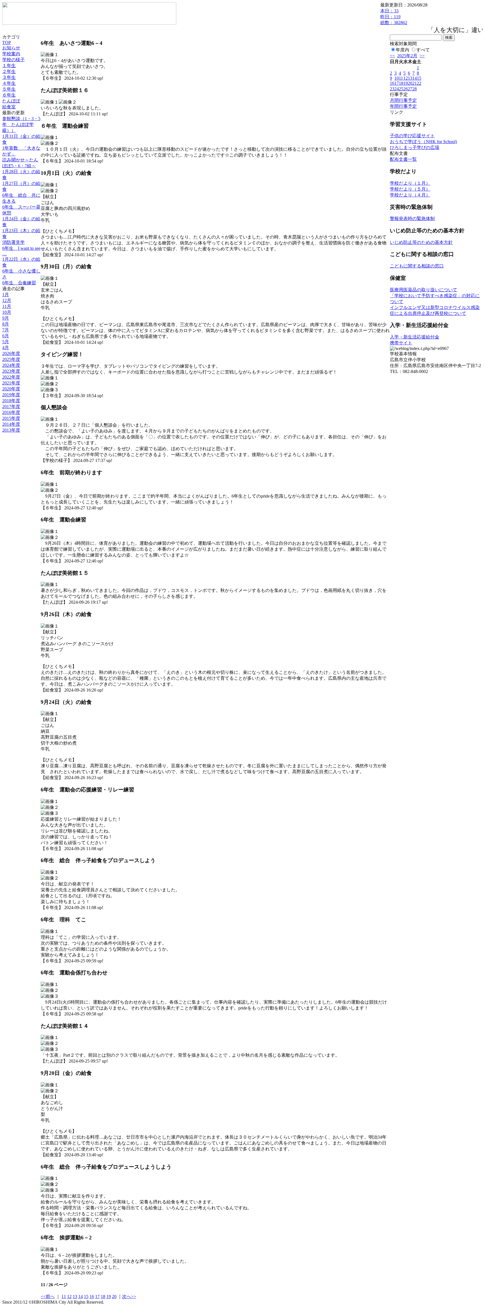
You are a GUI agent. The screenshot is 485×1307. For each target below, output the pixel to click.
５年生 (9, 89)
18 (103, 1296)
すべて (423, 49)
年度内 (402, 49)
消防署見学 (13, 242)
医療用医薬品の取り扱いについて (423, 289)
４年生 (9, 83)
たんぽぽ (11, 101)
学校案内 (11, 53)
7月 (5, 330)
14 (80, 1296)
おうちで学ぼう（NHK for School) (423, 141)
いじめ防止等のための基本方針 (421, 242)
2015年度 (11, 418)
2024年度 (11, 365)
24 (396, 88)
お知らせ (11, 47)
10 (396, 78)
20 (114, 1296)
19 (108, 1296)
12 (69, 1296)
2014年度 (11, 424)
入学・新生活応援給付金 (414, 337)
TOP (6, 42)
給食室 (9, 106)
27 (410, 88)
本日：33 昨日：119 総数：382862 (393, 16)
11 (401, 78)
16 (92, 1296)
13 (75, 1296)
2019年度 (11, 394)
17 (97, 1296)
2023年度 (11, 371)
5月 (5, 341)
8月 (5, 324)
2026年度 (11, 353)
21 (414, 83)
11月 (6, 306)
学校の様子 (13, 59)
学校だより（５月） (410, 189)
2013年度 (11, 430)
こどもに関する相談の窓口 (417, 266)
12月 (6, 300)
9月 (5, 318)
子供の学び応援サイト (412, 135)
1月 (5, 294)
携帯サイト (401, 342)
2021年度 (11, 383)
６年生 (9, 95)
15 (86, 1296)
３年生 (9, 77)
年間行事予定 (403, 106)
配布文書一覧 (403, 159)
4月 (5, 347)
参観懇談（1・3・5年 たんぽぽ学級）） (21, 124)
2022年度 (11, 377)
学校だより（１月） (410, 183)
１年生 (9, 65)
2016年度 (11, 412)
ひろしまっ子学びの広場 (414, 147)
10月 (6, 312)
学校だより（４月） (410, 195)
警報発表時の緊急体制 (412, 218)
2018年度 (11, 400)
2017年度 (11, 406)
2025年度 (11, 359)
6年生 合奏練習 (19, 282)
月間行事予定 (403, 100)
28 (414, 88)
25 (401, 88)
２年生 (9, 71)
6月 (5, 335)
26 (405, 88)
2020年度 (11, 388)
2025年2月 (407, 55)
